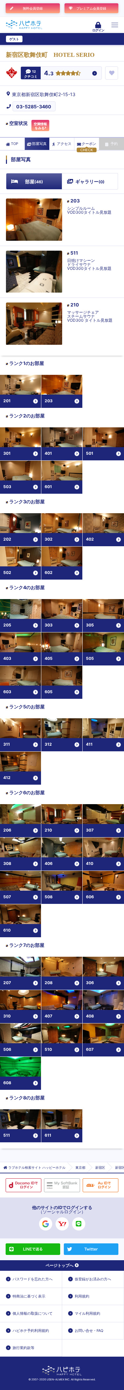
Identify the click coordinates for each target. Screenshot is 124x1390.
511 (74, 253)
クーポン (89, 143)
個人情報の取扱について (33, 1313)
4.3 (49, 73)
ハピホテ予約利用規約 (31, 1330)
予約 (114, 143)
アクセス (64, 143)
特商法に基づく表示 (29, 1296)
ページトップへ (59, 1265)
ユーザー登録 (35, 39)
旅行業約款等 (23, 1347)
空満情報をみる (40, 126)
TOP (14, 143)
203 (75, 200)
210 (74, 304)
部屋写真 (39, 143)
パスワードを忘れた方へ (33, 1279)
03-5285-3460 (33, 106)
